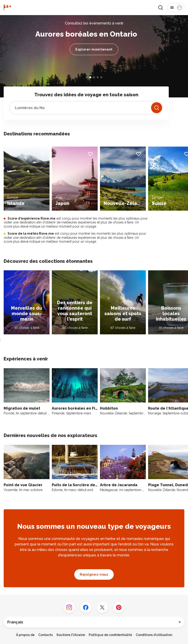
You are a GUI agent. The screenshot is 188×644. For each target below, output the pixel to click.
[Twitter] (102, 607)
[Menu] (175, 7)
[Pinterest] (118, 607)
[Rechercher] (156, 107)
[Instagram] (69, 607)
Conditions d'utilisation (154, 635)
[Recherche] (160, 7)
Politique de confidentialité (110, 635)
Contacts (45, 635)
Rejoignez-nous (94, 574)
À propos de (25, 635)
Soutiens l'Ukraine (70, 635)
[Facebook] (85, 607)
